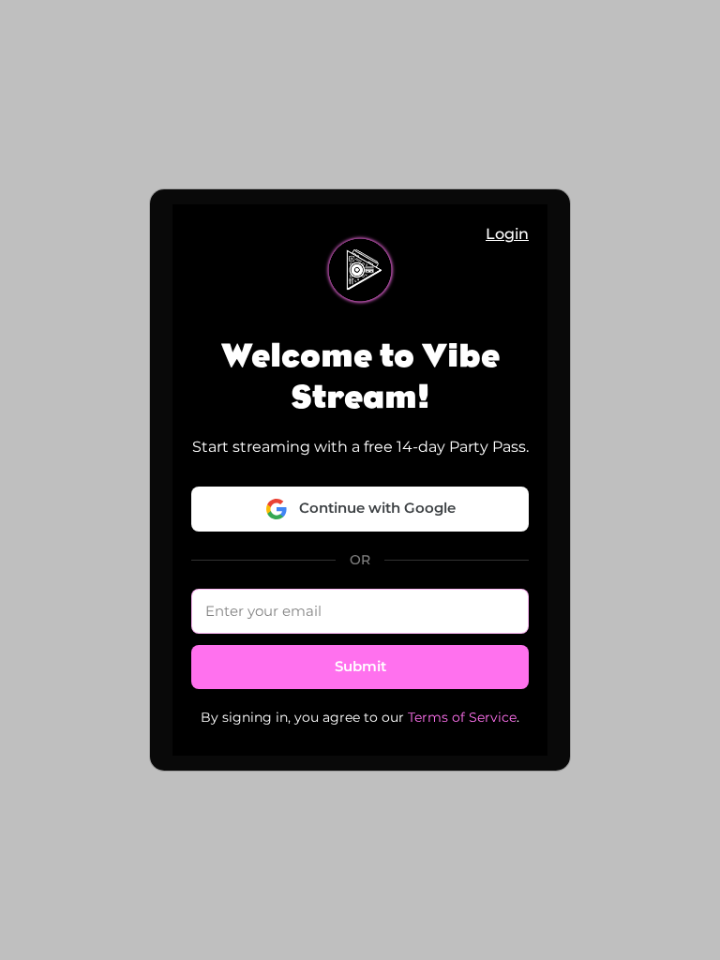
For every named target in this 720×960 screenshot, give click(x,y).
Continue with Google (377, 508)
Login (507, 234)
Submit (360, 666)
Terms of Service (462, 717)
